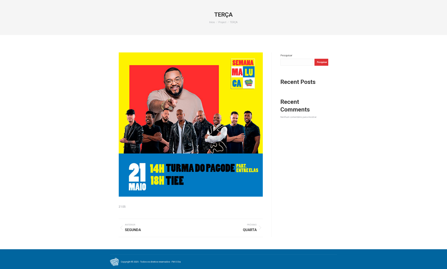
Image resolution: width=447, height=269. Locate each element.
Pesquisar (286, 55)
